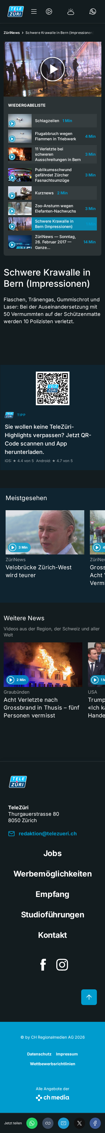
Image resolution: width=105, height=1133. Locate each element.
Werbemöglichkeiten (52, 873)
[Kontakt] (93, 11)
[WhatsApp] (32, 1123)
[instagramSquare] (62, 965)
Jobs (52, 853)
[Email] (63, 1123)
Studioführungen (52, 914)
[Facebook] (95, 1123)
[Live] (49, 11)
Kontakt (52, 935)
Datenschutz (39, 1054)
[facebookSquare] (43, 965)
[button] (47, 1123)
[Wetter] (71, 11)
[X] (79, 1123)
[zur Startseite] (16, 11)
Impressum (67, 1054)
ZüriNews (12, 33)
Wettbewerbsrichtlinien (52, 1063)
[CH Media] (52, 1096)
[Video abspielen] (52, 69)
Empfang (52, 894)
